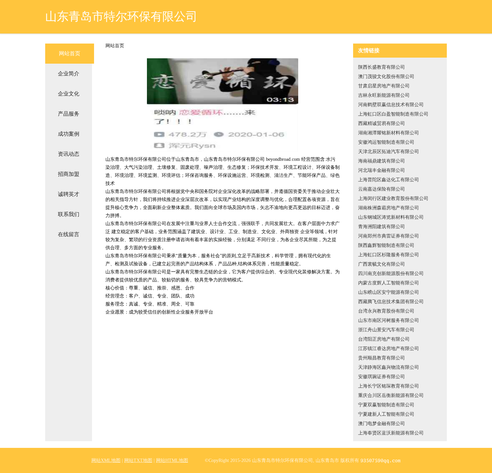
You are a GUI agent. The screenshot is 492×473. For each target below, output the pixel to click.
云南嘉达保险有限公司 (381, 189)
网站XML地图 (105, 460)
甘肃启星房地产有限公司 (384, 85)
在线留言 (68, 234)
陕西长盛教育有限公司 (381, 67)
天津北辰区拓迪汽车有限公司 (388, 151)
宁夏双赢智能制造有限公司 (386, 404)
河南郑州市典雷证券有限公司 (388, 236)
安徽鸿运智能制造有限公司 (386, 142)
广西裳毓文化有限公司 (381, 264)
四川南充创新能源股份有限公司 (391, 273)
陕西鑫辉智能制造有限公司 (386, 245)
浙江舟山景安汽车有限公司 (386, 329)
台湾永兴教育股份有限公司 (386, 311)
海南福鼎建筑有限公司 (381, 160)
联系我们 (68, 214)
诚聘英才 (68, 194)
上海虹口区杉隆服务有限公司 (388, 254)
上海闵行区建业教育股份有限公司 (393, 198)
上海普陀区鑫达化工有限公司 (388, 179)
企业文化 (68, 93)
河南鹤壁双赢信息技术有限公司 (391, 104)
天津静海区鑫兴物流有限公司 (388, 367)
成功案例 (68, 134)
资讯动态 (68, 154)
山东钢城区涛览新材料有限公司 (391, 217)
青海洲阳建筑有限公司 (381, 226)
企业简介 (68, 73)
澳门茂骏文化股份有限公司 (386, 76)
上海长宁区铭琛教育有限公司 (388, 386)
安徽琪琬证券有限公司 (381, 376)
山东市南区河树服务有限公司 (388, 320)
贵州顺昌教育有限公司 (381, 357)
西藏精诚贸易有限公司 (381, 123)
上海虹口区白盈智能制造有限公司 (393, 114)
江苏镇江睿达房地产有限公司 (388, 348)
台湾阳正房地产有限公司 (384, 339)
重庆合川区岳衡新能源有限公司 (391, 395)
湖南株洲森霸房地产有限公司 (388, 207)
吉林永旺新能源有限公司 (384, 95)
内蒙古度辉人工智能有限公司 (388, 282)
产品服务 (68, 114)
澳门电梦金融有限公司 (381, 423)
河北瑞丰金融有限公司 (381, 170)
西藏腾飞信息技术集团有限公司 (391, 301)
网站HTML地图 (172, 460)
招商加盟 (68, 174)
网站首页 (69, 53)
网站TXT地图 (138, 460)
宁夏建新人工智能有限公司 (386, 414)
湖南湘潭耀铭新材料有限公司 (388, 132)
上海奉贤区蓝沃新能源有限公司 (391, 432)
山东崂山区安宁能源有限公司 (388, 292)
